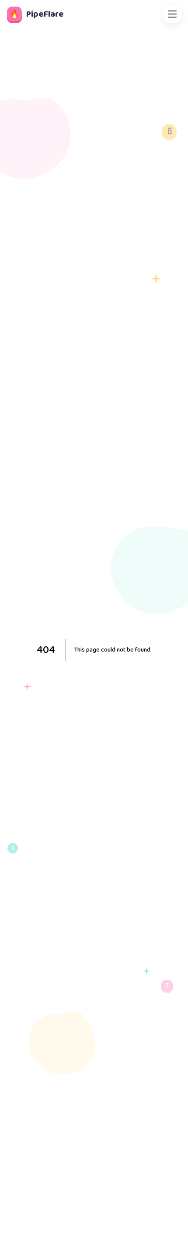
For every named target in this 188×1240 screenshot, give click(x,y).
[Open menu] (172, 14)
